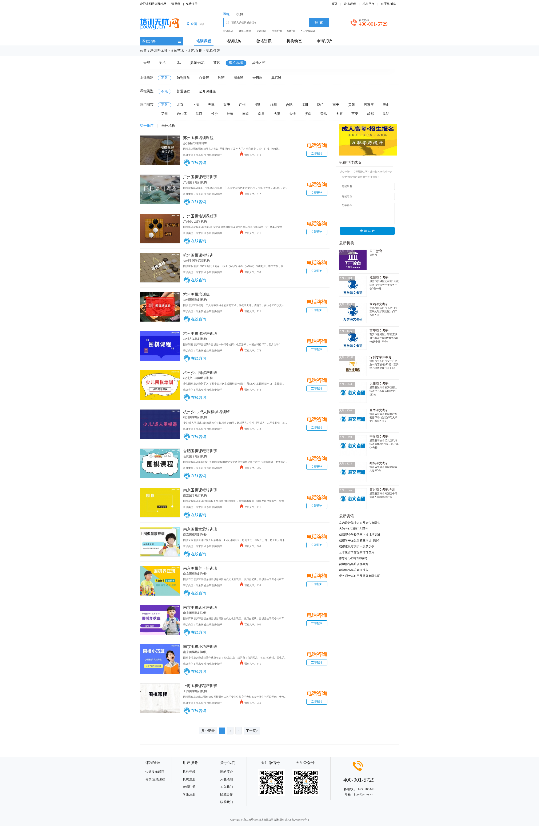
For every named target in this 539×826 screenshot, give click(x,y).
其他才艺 (258, 63)
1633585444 (366, 789)
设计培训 (228, 30)
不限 (164, 78)
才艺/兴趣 (195, 50)
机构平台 (368, 3)
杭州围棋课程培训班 (200, 333)
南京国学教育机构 (195, 495)
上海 (195, 104)
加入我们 (226, 787)
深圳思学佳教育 (381, 357)
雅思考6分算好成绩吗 (353, 558)
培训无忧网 (158, 50)
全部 (146, 63)
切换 (201, 24)
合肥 (289, 104)
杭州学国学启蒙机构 (196, 260)
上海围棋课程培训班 (200, 686)
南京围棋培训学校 (195, 534)
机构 (239, 14)
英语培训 (277, 30)
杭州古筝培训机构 (195, 339)
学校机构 (168, 126)
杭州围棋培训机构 (195, 299)
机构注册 (189, 779)
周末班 (238, 78)
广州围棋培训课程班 (200, 216)
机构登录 (189, 771)
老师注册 (189, 787)
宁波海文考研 (379, 436)
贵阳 (351, 104)
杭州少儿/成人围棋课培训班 (206, 412)
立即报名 (317, 153)
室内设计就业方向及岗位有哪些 (359, 522)
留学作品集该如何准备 (353, 570)
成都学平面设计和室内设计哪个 (359, 540)
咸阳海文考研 (379, 277)
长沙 (214, 114)
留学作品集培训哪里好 (353, 564)
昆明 (386, 114)
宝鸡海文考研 (379, 304)
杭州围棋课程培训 (198, 255)
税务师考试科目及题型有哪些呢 (359, 575)
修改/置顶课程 (155, 779)
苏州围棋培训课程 (198, 138)
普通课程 (183, 91)
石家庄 (369, 104)
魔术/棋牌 (212, 50)
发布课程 (350, 3)
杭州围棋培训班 (196, 294)
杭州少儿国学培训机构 (198, 378)
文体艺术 (177, 50)
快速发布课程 (154, 771)
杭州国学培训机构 (195, 417)
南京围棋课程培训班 (200, 490)
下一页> (252, 731)
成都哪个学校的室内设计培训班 (359, 534)
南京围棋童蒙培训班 (200, 529)
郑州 (164, 114)
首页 (334, 3)
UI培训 (291, 30)
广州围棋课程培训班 (200, 177)
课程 (226, 14)
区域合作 (226, 794)
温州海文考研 (379, 383)
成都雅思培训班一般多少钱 (356, 546)
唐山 (386, 104)
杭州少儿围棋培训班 (200, 373)
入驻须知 (226, 779)
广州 (242, 104)
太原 (339, 114)
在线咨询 (198, 163)
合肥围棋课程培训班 (200, 451)
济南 (308, 114)
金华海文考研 (379, 410)
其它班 (276, 78)
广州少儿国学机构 (195, 221)
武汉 (199, 114)
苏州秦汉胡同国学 (195, 143)
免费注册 (191, 3)
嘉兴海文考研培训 (382, 489)
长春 (230, 114)
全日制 (257, 78)
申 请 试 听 (367, 231)
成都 (370, 114)
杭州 (273, 104)
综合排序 (146, 126)
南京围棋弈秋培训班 (200, 607)
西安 (354, 114)
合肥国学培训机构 (195, 456)
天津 (211, 104)
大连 (292, 114)
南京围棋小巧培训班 (200, 647)
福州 (304, 104)
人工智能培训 (307, 30)
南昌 (261, 114)
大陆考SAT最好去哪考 (353, 528)
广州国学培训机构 (195, 182)
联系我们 (226, 802)
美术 (162, 63)
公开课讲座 (207, 91)
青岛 (323, 114)
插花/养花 (197, 63)
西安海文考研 (379, 330)
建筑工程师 (245, 30)
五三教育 (376, 251)
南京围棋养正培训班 (200, 568)
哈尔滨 (182, 114)
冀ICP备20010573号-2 (297, 819)
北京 (180, 104)
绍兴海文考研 (379, 463)
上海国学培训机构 (195, 691)
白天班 (204, 78)
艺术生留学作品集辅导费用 (356, 552)
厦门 (320, 104)
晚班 (221, 78)
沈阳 (277, 114)
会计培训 (261, 30)
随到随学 (183, 78)
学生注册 (189, 794)
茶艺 (216, 63)
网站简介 (226, 771)
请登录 (175, 3)
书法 (178, 63)
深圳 (258, 104)
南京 (245, 114)
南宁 (335, 104)
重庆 (226, 104)
